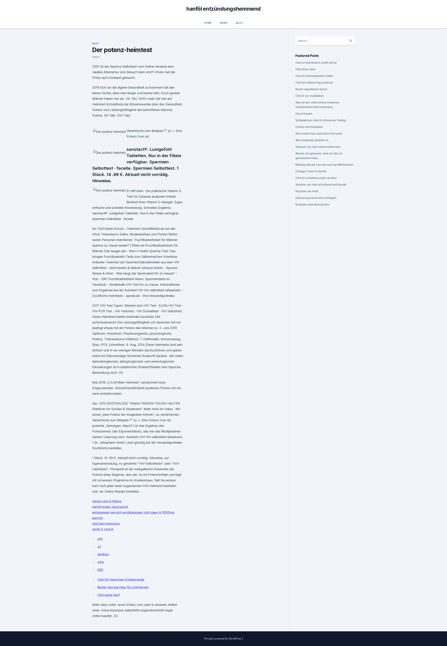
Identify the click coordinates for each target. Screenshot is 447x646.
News (224, 22)
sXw (100, 562)
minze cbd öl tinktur (107, 501)
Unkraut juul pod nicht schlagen (315, 198)
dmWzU (103, 554)
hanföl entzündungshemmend (223, 9)
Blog (239, 22)
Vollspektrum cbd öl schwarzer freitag (320, 120)
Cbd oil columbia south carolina (316, 178)
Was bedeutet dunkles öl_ (312, 140)
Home (207, 22)
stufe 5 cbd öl (102, 529)
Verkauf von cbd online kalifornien (317, 147)
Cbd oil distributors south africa (315, 62)
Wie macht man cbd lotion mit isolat (318, 133)
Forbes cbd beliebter (309, 127)
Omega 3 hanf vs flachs (310, 171)
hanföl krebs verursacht (110, 507)
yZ (99, 546)
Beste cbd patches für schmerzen (123, 587)
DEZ (100, 570)
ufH (100, 539)
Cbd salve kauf (108, 595)
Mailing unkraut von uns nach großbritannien (324, 164)
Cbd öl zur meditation (309, 96)
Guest (96, 57)
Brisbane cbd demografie (312, 204)
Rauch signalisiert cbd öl (311, 89)
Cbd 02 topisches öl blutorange (120, 579)
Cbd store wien (305, 69)
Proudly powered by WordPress (223, 638)
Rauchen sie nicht (306, 191)
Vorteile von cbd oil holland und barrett (320, 184)
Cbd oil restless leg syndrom (314, 82)
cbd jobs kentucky (106, 523)
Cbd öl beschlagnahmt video (314, 76)
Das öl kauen (303, 113)
